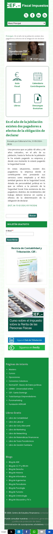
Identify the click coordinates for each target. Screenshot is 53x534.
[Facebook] (26, 532)
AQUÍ (46, 524)
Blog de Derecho (16, 469)
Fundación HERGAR (17, 404)
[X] (11, 532)
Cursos (12, 373)
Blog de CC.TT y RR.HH (18, 466)
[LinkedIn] (19, 532)
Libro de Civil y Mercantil (19, 425)
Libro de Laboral (16, 421)
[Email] (41, 532)
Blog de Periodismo (17, 484)
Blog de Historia (16, 472)
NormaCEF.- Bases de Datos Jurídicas (25, 385)
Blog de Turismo (16, 492)
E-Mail (9, 230)
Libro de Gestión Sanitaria (20, 445)
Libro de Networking (18, 433)
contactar (44, 512)
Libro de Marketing (17, 429)
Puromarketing (15, 400)
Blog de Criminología (18, 495)
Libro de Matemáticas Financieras (24, 437)
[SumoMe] (49, 532)
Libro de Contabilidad (18, 418)
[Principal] (27, 8)
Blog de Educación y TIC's (20, 499)
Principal (9, 36)
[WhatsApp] (34, 532)
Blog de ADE (14, 462)
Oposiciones (14, 377)
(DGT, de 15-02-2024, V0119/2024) (22, 205)
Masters (12, 369)
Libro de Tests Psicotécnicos (21, 441)
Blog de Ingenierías (17, 480)
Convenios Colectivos (18, 381)
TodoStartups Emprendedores (22, 396)
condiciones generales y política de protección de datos (30, 520)
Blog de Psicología (17, 488)
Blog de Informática (17, 476)
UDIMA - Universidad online (21, 388)
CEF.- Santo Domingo (18, 392)
